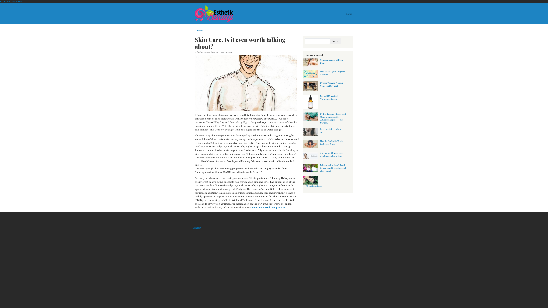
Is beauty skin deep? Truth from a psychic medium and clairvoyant (333, 168)
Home (349, 14)
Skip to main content (11, 1)
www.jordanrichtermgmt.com (269, 207)
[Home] (214, 14)
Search (335, 41)
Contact (197, 227)
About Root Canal (314, 186)
